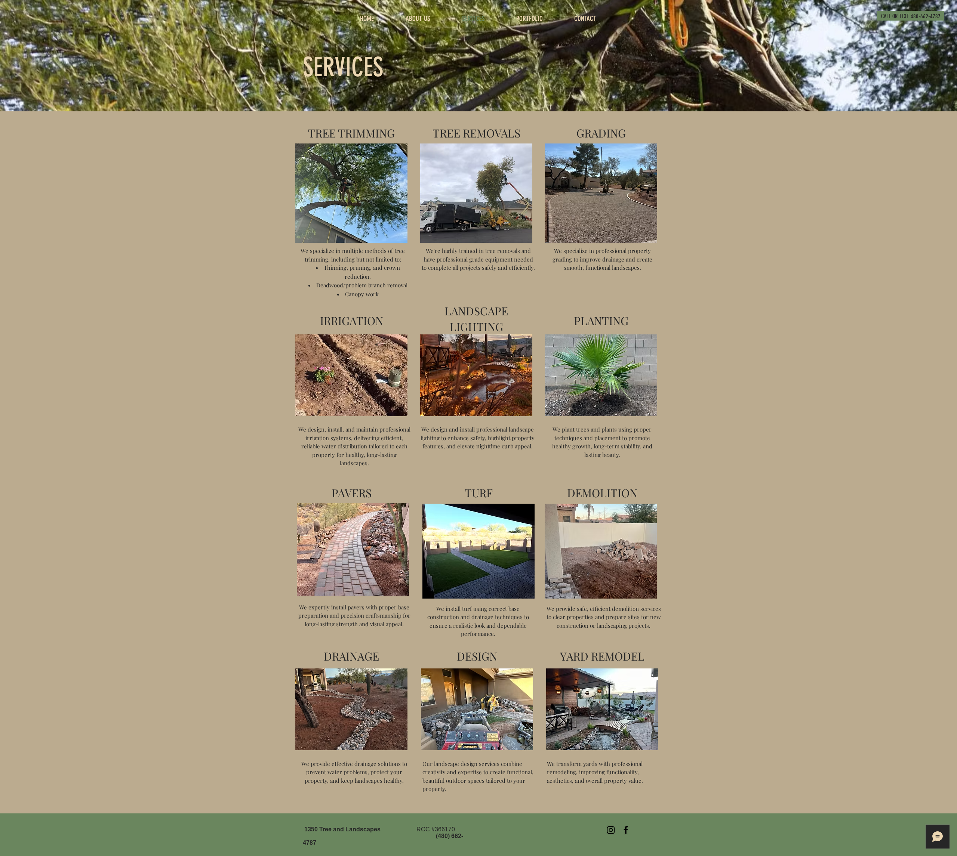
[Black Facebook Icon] (626, 830)
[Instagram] (611, 830)
